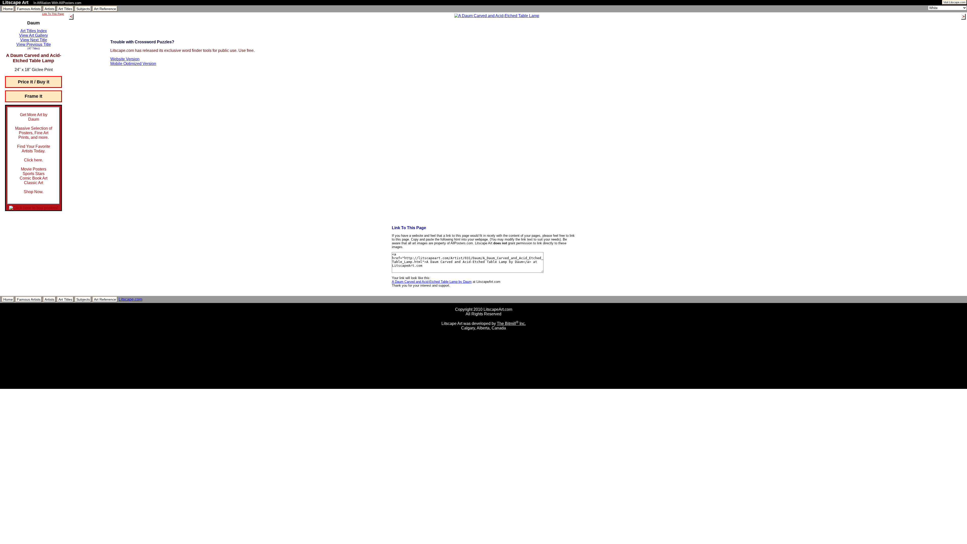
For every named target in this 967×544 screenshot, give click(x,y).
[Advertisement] (483, 387)
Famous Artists (29, 9)
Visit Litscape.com (954, 2)
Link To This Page (53, 13)
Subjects (83, 9)
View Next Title (33, 40)
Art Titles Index (33, 31)
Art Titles (65, 9)
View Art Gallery (33, 35)
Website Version (125, 59)
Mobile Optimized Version (133, 63)
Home (8, 9)
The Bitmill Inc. (511, 323)
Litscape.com (130, 299)
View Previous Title (33, 44)
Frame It (33, 96)
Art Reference (105, 9)
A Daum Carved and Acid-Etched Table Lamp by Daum (432, 282)
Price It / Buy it (33, 81)
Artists (49, 9)
